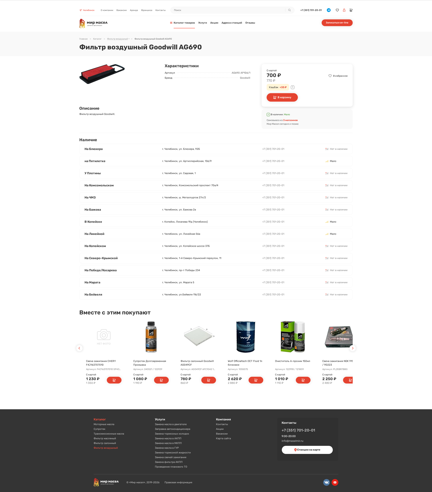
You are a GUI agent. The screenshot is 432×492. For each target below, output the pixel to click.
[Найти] (289, 10)
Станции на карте (308, 449)
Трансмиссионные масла (109, 433)
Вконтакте (326, 482)
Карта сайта (223, 438)
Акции (220, 428)
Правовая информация (178, 482)
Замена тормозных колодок (172, 433)
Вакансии (222, 433)
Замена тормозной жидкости (173, 452)
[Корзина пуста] (351, 10)
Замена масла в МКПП (168, 443)
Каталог (100, 419)
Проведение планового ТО (171, 466)
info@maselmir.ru (292, 440)
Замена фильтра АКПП (169, 462)
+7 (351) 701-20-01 (311, 10)
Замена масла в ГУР (167, 447)
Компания (223, 419)
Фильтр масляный (105, 438)
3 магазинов (290, 120)
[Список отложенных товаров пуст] (337, 10)
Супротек (99, 428)
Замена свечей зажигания (170, 457)
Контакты (222, 424)
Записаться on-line (337, 22)
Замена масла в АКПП (168, 438)
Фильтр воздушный (106, 447)
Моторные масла (104, 424)
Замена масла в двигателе (171, 424)
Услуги (160, 419)
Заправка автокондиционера (172, 428)
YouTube (335, 482)
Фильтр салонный (105, 443)
